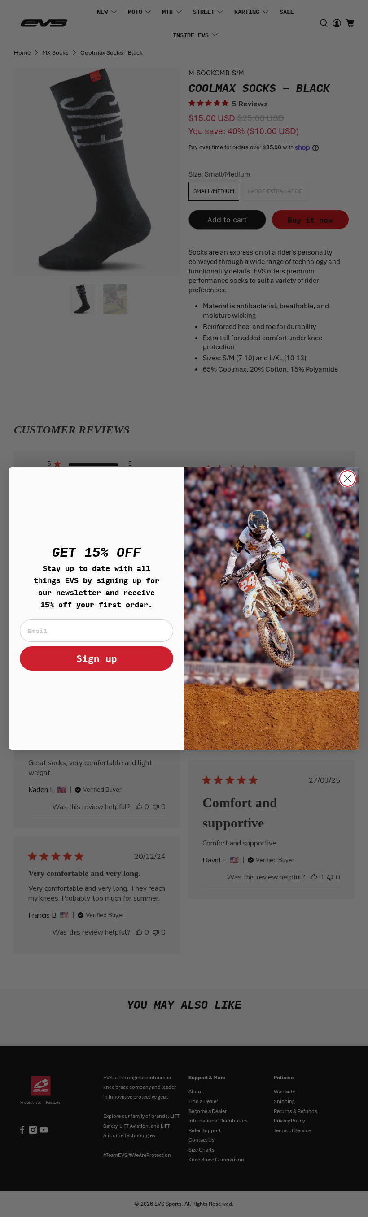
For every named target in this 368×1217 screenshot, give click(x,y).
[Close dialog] (347, 478)
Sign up (96, 658)
